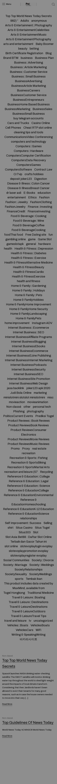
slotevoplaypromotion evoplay (28, 550)
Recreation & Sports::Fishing (29, 457)
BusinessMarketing (17, 109)
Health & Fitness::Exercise (28, 257)
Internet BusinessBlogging (28, 341)
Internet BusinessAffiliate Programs (28, 337)
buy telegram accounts (28, 118)
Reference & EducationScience (28, 513)
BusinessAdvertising (28, 81)
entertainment (16, 197)
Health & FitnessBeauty (28, 267)
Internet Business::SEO (28, 332)
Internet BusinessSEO (28, 374)
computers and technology (28, 141)
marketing (40, 392)
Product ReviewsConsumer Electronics (28, 432)
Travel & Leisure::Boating (28, 597)
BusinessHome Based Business (28, 104)
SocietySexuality (16, 574)
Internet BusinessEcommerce (28, 350)
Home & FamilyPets (28, 318)
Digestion (40, 178)
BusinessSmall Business (28, 113)
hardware (44, 243)
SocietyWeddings (40, 574)
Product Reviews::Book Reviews (28, 420)
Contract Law (43, 169)
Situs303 (25, 532)
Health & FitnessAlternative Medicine (28, 262)
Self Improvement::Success (23, 523)
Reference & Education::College (28, 476)
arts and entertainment (18, 43)
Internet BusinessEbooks (28, 346)
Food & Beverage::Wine (28, 220)
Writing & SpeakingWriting (28, 634)
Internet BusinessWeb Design (28, 383)
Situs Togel (42, 527)
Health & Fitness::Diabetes (28, 253)
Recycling (46, 471)
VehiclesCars (24, 630)
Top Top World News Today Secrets (28, 16)
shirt (10, 527)
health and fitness (28, 281)
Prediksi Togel (44, 416)
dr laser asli (13, 192)
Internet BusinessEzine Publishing (28, 355)
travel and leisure (15, 620)
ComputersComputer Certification (28, 155)
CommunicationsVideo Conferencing (28, 137)
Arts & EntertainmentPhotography (28, 39)
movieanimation (37, 402)
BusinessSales (42, 109)
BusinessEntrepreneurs (28, 99)
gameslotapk (15, 243)
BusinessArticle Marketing (28, 85)
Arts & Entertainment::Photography (28, 25)
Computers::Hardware (28, 150)
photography (35, 411)
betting (34, 48)
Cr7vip (18, 174)
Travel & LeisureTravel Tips (28, 616)
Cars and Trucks (18, 123)
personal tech (42, 406)
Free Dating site (35, 234)
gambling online (15, 239)
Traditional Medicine (40, 592)
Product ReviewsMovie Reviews (28, 439)
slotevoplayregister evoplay (28, 555)
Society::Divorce (43, 560)
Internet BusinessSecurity (29, 369)
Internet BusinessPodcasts (28, 364)
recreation (28, 453)
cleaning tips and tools (28, 132)
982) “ (14, 20)
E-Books (29, 192)
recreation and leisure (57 (21, 471)
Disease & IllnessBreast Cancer (28, 188)
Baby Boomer (45, 43)
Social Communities (16, 560)
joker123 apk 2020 (38, 388)
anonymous (39, 20)
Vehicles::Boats (17, 625)
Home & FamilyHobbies (28, 299)
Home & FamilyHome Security (28, 309)
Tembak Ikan (34, 578)
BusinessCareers (28, 90)
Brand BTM (10, 57)
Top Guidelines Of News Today (27, 723)
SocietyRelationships (29, 569)
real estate (39, 448)
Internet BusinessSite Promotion (28, 378)
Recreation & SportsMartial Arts (28, 467)
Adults (24, 20)
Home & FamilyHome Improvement (28, 304)
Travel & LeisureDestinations (29, 606)
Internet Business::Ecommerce (28, 327)
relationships (28, 518)
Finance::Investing (40, 206)
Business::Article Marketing (28, 67)
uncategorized (43, 620)
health (8, 248)
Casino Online (40, 123)
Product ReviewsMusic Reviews (28, 443)
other (27, 406)
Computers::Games (28, 146)
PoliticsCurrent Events (18, 416)
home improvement (17, 323)
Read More (7, 704)
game (32, 239)
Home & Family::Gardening (28, 285)
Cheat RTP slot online (37, 127)
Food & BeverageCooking (28, 230)
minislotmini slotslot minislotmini (24, 397)
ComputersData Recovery (28, 160)
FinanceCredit (16, 211)
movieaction (17, 402)
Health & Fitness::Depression (33, 248)
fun (51, 234)
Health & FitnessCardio (28, 271)
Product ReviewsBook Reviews (28, 425)
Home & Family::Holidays (28, 290)
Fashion (44, 197)
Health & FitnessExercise (28, 276)
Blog (48, 53)
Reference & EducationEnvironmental (28, 495)
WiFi (38, 630)
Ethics (32, 197)
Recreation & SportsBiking (28, 462)
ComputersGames (28, 164)
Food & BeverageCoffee (28, 225)
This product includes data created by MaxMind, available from (28, 586)
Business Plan (44, 57)
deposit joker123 (21, 178)
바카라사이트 (28, 639)
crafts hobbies (34, 174)
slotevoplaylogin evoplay (36, 546)
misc (50, 397)
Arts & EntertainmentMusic (28, 34)
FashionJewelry (15, 206)
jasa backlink (15, 388)
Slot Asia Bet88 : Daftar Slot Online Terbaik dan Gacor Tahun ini (28, 539)
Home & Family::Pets (28, 295)
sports (19, 578)
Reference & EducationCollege (28, 490)
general (31, 243)
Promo (15, 448)
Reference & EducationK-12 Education (28, 509)
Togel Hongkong (14, 592)
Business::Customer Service (28, 71)
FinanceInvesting (39, 211)
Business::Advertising (28, 62)
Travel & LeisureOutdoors (28, 611)
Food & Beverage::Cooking (28, 216)
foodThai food (13, 234)
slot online (11, 546)
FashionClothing (41, 202)
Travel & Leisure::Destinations (28, 602)
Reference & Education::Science (28, 485)
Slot (35, 532)
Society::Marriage (15, 564)
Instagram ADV (42, 323)
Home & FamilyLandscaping (28, 313)
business (27, 57)
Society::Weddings (41, 564)
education (44, 192)
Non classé (13, 406)
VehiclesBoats (40, 625)
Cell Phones (13, 127)
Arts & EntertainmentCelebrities (28, 30)
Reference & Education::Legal (28, 481)
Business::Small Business (29, 76)
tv (30, 620)
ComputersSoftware (18, 169)
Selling (48, 523)
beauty (22, 48)
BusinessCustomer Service (28, 95)
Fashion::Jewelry (16, 202)
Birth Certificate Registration (24, 53)
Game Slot (45, 239)
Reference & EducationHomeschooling (28, 502)
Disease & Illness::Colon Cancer (28, 183)
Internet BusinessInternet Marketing (28, 360)
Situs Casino (24, 527)
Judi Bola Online (20, 392)
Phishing (19, 411)
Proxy (26, 448)
